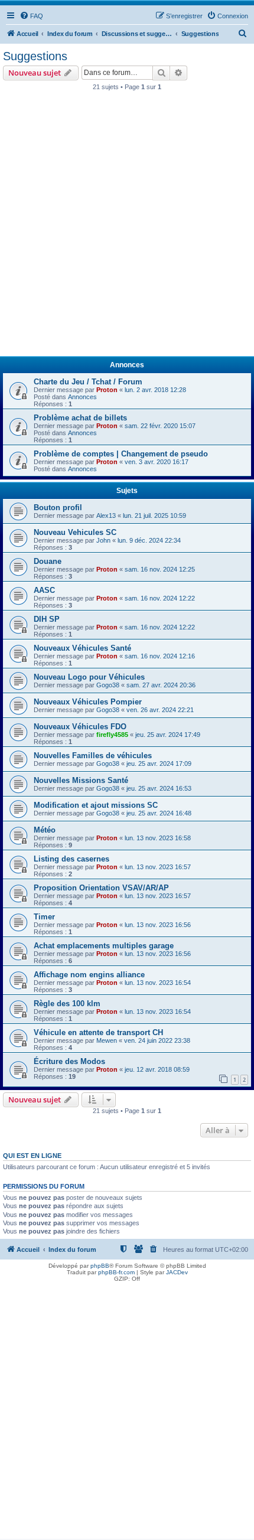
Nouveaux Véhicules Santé (82, 648)
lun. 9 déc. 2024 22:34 (149, 540)
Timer (44, 916)
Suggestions (35, 56)
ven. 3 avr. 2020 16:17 (156, 461)
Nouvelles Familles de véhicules (93, 755)
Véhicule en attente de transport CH (98, 1032)
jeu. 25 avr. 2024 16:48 (158, 813)
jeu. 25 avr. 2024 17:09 (158, 763)
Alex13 (106, 515)
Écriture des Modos (69, 1061)
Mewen (106, 1040)
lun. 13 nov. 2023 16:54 (158, 982)
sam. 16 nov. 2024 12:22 (160, 598)
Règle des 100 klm (67, 1003)
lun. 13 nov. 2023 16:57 (158, 866)
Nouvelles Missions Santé (81, 780)
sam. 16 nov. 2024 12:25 (160, 569)
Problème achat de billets (80, 417)
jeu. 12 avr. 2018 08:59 (157, 1069)
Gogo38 (107, 685)
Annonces (82, 396)
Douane (47, 561)
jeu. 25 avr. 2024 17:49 (167, 734)
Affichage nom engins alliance (89, 974)
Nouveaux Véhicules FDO (80, 726)
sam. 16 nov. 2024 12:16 (160, 656)
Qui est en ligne (32, 1155)
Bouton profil (58, 507)
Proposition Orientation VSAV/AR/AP (101, 887)
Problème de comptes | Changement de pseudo (121, 453)
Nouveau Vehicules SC (75, 532)
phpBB (99, 1265)
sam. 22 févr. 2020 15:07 (160, 425)
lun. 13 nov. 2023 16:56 (158, 924)
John (103, 540)
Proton (107, 389)
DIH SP (47, 619)
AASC (44, 590)
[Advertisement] (127, 227)
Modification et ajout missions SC (96, 805)
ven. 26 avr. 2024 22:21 (160, 709)
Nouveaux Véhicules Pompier (88, 701)
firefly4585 (112, 734)
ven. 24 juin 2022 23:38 (157, 1040)
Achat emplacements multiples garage (104, 945)
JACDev (177, 1272)
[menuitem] (31, 16)
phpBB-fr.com (116, 1272)
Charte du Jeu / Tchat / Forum (88, 381)
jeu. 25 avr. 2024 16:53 (158, 788)
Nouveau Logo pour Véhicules (89, 677)
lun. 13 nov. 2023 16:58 (158, 837)
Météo (45, 830)
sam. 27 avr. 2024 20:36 (161, 685)
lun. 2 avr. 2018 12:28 (155, 389)
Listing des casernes (71, 858)
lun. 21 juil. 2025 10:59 (154, 515)
